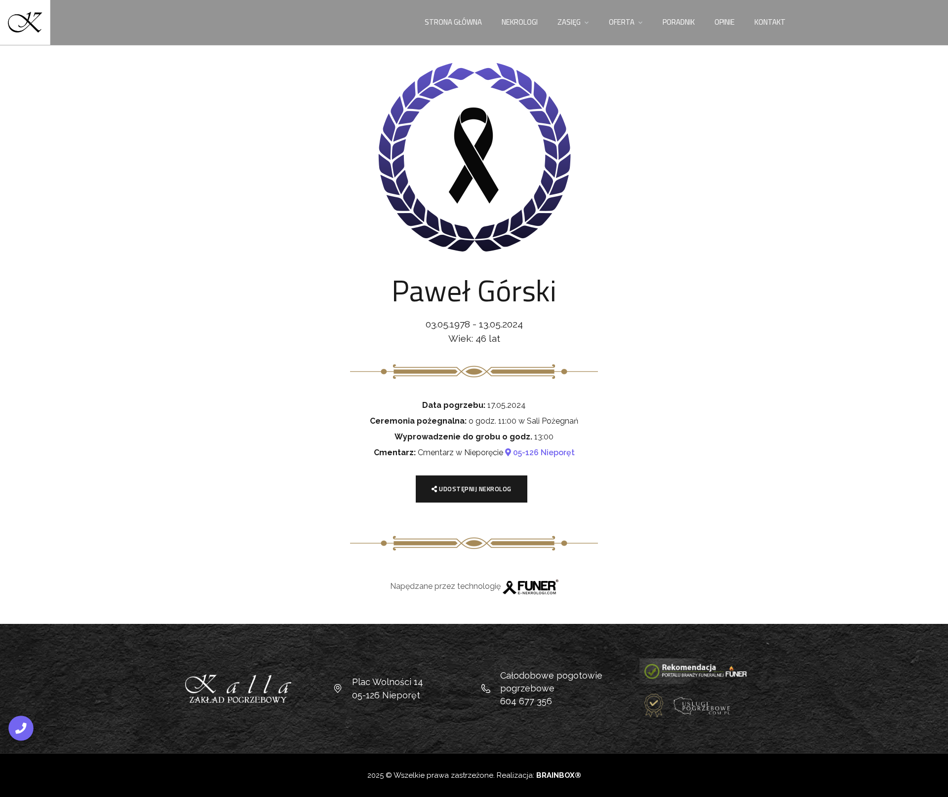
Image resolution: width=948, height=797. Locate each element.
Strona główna (453, 22)
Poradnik (679, 22)
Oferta (621, 22)
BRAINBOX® (558, 775)
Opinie (724, 22)
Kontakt (770, 22)
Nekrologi (520, 22)
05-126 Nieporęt (543, 452)
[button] (935, 783)
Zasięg (569, 22)
